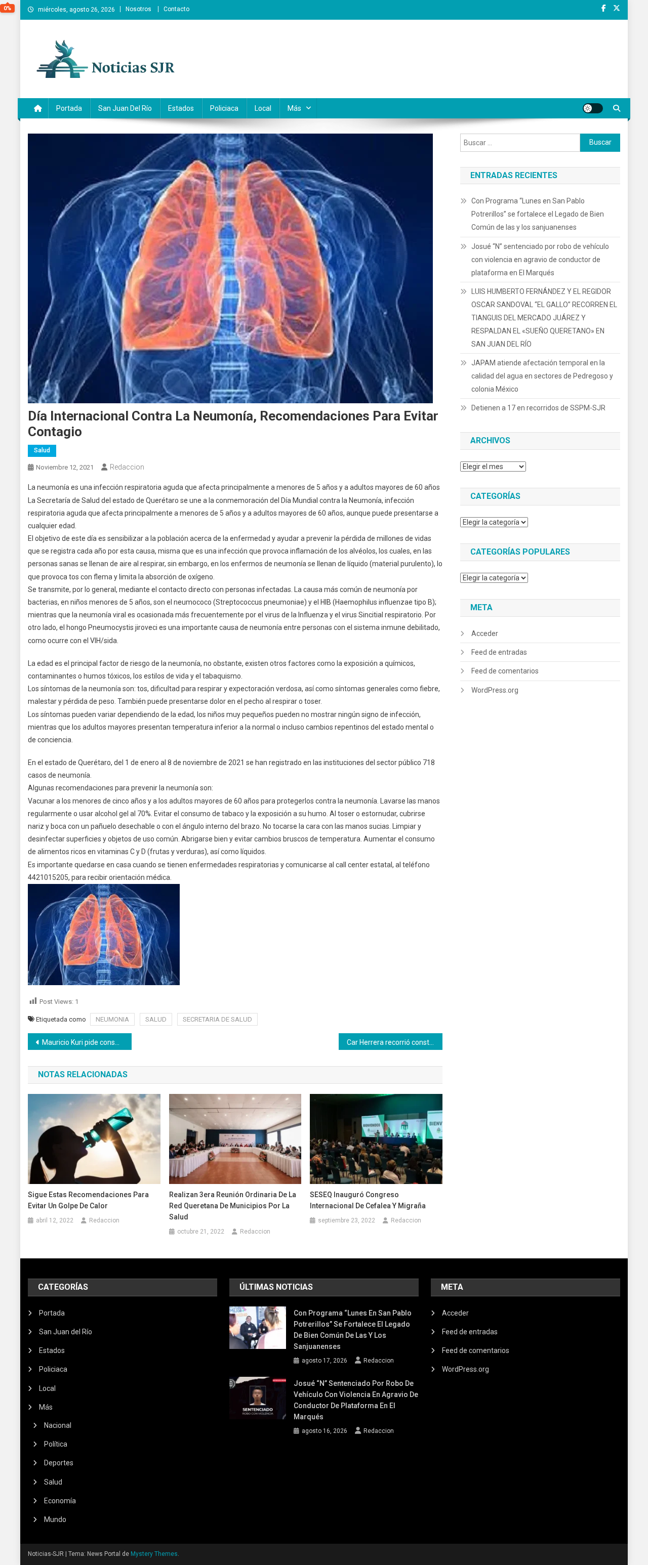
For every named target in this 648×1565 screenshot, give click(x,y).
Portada (69, 108)
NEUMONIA (112, 1019)
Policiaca (224, 108)
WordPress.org (494, 690)
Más (294, 108)
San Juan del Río (125, 108)
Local (263, 108)
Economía (60, 1501)
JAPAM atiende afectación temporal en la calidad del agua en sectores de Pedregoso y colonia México (542, 376)
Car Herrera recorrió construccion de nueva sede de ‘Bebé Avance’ (394, 1042)
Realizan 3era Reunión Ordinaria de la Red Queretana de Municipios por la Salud (232, 1206)
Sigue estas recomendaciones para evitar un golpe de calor (88, 1200)
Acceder (484, 633)
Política (55, 1444)
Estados (181, 108)
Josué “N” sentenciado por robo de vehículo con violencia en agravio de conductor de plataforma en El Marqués (540, 259)
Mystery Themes (154, 1553)
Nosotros (138, 9)
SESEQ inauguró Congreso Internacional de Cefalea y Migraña (368, 1200)
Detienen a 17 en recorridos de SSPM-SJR (538, 408)
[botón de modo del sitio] (593, 108)
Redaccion (127, 467)
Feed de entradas (499, 652)
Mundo (55, 1519)
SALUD (156, 1019)
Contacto (176, 9)
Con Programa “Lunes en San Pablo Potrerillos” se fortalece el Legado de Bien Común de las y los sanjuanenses (537, 214)
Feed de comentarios (505, 671)
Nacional (57, 1425)
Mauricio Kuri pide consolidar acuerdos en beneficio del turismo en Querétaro (87, 1042)
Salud (42, 450)
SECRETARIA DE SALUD (217, 1019)
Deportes (58, 1463)
